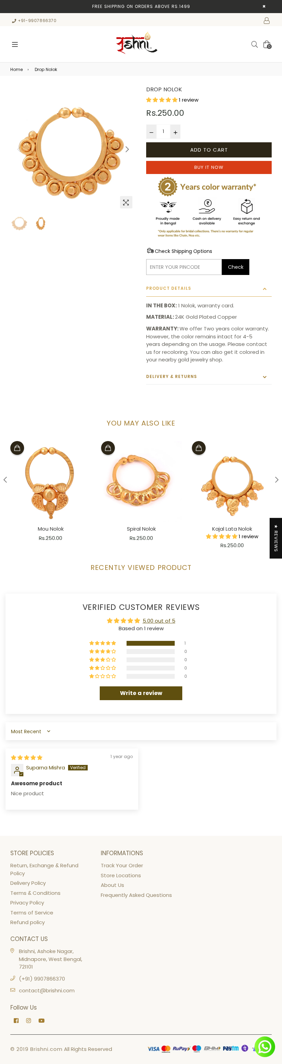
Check (235, 267)
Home (16, 69)
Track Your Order (122, 865)
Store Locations (121, 875)
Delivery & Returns (171, 376)
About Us (112, 885)
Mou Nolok (51, 528)
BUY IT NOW (209, 167)
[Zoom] (126, 202)
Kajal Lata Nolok (232, 528)
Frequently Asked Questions (136, 895)
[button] (162, 99)
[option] (73, 149)
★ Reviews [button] (276, 538)
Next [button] (127, 149)
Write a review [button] (141, 693)
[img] (26, 757)
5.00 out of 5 (159, 620)
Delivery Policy (28, 883)
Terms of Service (31, 912)
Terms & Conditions (35, 893)
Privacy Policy (27, 902)
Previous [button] (19, 149)
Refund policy (27, 922)
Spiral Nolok (141, 528)
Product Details (168, 288)
